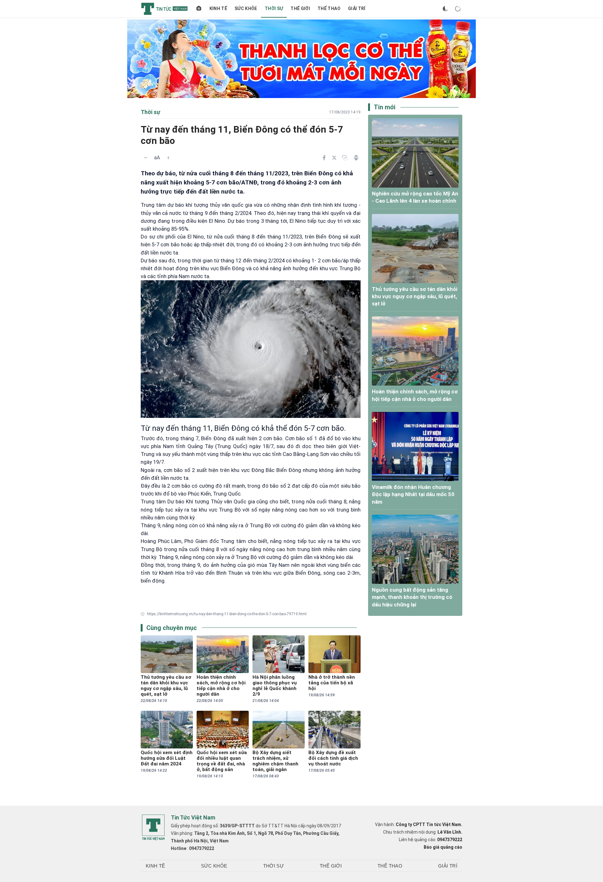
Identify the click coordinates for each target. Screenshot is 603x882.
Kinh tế (218, 8)
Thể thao (329, 8)
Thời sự (274, 8)
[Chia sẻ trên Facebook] (324, 158)
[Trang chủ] (199, 9)
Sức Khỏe (246, 8)
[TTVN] (153, 827)
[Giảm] (146, 158)
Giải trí (357, 8)
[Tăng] (168, 158)
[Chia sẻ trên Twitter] (334, 158)
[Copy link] (344, 157)
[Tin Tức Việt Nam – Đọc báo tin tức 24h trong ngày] (164, 9)
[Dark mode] (445, 9)
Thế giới (300, 8)
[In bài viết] (356, 157)
